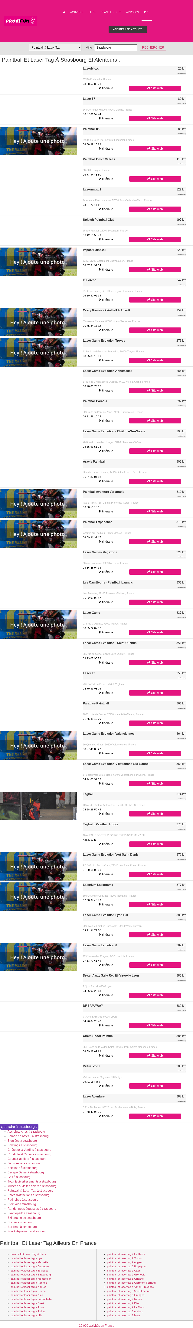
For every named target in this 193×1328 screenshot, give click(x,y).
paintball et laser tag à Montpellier (31, 1278)
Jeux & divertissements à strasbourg (32, 1181)
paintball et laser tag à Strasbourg (31, 1274)
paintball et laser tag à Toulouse (29, 1270)
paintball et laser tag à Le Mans (126, 1307)
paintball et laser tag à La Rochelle (31, 1299)
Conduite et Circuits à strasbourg (29, 1154)
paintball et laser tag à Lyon (27, 1258)
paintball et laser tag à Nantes (28, 1286)
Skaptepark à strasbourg (24, 1213)
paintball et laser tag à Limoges (125, 1294)
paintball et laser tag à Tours (27, 1307)
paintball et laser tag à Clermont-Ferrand (131, 1282)
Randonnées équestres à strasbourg (32, 1208)
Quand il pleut (111, 12)
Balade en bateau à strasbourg (28, 1136)
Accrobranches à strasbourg (26, 1131)
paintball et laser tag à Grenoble (126, 1274)
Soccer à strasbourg (21, 1222)
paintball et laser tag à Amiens (125, 1311)
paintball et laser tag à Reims (28, 1311)
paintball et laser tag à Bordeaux (30, 1266)
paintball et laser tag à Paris (28, 1254)
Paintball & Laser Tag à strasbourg (31, 1190)
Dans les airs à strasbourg (25, 1163)
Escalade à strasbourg (23, 1167)
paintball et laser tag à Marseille (29, 1262)
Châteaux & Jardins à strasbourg (29, 1149)
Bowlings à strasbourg (22, 1145)
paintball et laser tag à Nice (27, 1294)
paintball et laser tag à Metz (123, 1315)
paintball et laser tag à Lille (26, 1315)
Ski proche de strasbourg (24, 1217)
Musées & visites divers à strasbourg (32, 1186)
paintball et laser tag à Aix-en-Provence (130, 1286)
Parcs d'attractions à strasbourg (28, 1195)
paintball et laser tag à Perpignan (126, 1266)
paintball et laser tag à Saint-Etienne (128, 1290)
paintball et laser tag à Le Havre (126, 1254)
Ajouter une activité (127, 29)
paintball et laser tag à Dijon (123, 1303)
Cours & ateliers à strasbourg (27, 1158)
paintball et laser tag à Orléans (125, 1278)
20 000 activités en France (96, 1325)
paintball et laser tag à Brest (27, 1303)
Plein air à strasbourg (22, 1204)
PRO (146, 12)
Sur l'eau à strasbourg (22, 1226)
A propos (132, 12)
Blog (92, 12)
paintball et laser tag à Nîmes (124, 1299)
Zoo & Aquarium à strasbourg (27, 1231)
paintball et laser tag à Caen (124, 1270)
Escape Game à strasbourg (26, 1172)
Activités (76, 12)
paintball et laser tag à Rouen (28, 1290)
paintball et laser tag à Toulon (124, 1258)
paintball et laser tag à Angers (124, 1262)
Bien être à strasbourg (22, 1140)
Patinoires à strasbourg (23, 1199)
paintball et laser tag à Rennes (29, 1282)
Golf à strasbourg (19, 1177)
